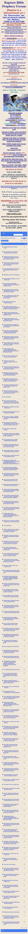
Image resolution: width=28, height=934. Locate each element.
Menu (4, 233)
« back (2, 930)
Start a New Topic (5, 240)
